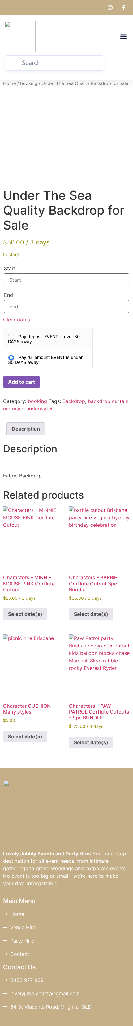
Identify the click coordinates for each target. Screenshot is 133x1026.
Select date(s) (25, 614)
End (8, 295)
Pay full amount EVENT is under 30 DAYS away (45, 360)
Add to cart (21, 382)
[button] (123, 37)
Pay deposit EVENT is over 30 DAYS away (44, 339)
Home (9, 83)
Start (10, 268)
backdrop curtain (108, 401)
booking (28, 83)
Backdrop (73, 401)
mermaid (13, 408)
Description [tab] (26, 429)
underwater (39, 408)
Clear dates (16, 319)
